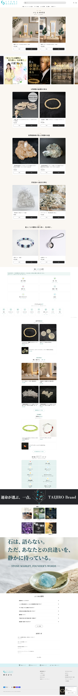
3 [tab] (38, 83)
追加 (31, 48)
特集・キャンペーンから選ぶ (28, 6)
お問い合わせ (42, 677)
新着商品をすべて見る (39, 410)
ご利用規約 (67, 681)
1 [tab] (35, 83)
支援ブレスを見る (71, 692)
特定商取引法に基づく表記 (70, 677)
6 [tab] (42, 83)
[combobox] (45, 3)
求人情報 (47, 6)
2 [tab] (37, 83)
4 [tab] (39, 83)
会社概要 (66, 675)
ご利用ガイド (53, 6)
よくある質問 (42, 6)
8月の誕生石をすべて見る (39, 451)
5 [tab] (40, 83)
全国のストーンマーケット (45, 679)
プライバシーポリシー (69, 679)
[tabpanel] (39, 70)
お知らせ (66, 673)
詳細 (19, 48)
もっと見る (39, 626)
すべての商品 (36, 6)
